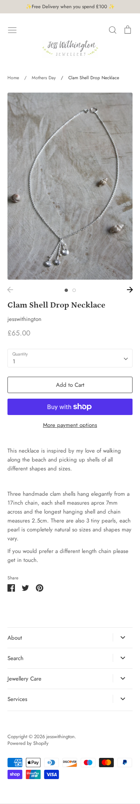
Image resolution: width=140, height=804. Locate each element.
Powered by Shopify (28, 743)
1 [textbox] (14, 361)
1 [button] (66, 290)
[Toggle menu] (12, 29)
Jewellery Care (24, 679)
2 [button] (74, 290)
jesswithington (24, 319)
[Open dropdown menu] (123, 637)
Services (17, 699)
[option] (70, 186)
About (14, 638)
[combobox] (70, 358)
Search (15, 658)
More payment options (70, 425)
